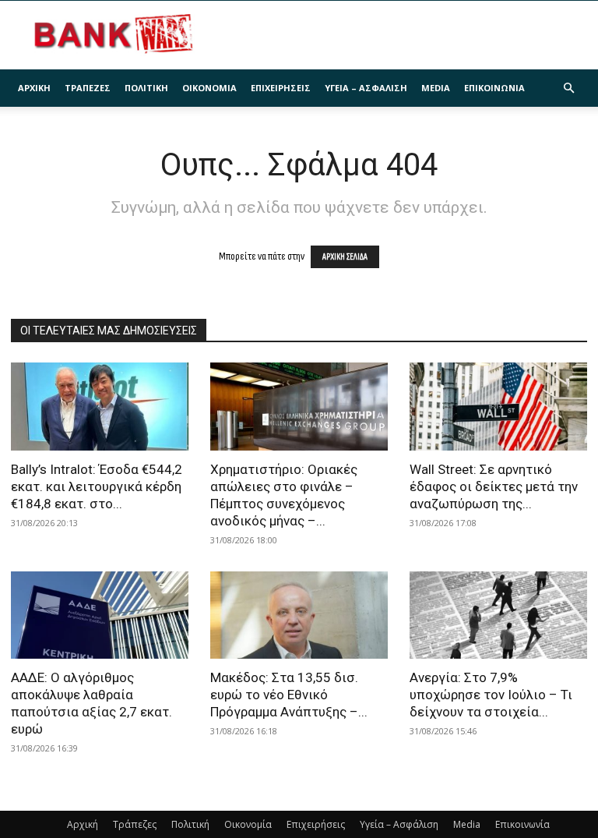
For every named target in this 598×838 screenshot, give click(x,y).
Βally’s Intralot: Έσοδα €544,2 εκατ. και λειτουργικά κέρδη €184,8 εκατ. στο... (96, 486)
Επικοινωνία (494, 88)
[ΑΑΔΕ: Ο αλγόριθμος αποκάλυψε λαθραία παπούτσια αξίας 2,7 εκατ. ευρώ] (99, 615)
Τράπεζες (88, 88)
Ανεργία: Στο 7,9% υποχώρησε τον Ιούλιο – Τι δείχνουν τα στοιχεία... (491, 695)
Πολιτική (146, 88)
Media (435, 88)
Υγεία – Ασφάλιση (366, 88)
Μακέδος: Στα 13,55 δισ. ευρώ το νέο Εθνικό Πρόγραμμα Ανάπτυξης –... (289, 695)
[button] (568, 88)
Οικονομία (209, 88)
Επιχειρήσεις (281, 88)
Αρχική (34, 88)
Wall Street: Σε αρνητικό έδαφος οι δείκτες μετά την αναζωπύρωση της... (494, 486)
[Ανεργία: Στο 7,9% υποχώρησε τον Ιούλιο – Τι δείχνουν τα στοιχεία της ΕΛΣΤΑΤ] (498, 615)
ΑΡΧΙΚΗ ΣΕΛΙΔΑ (345, 257)
